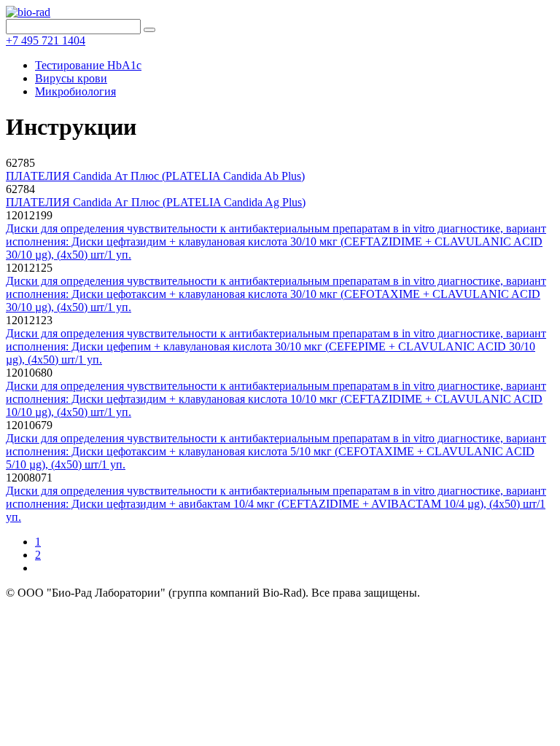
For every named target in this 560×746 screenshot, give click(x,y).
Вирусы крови (71, 78)
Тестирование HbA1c (88, 65)
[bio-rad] (28, 12)
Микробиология (75, 91)
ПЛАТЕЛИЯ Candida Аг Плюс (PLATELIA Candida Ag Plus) (156, 202)
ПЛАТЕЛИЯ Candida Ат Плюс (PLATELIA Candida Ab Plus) (155, 176)
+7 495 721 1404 (45, 40)
